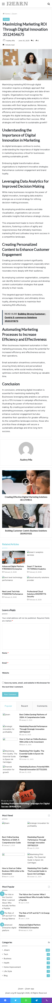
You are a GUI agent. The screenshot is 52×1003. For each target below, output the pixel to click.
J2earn (14, 14)
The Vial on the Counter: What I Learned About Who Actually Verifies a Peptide (34, 897)
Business (7, 958)
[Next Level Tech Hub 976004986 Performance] (13, 582)
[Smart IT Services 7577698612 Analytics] (38, 557)
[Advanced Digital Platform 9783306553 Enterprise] (13, 557)
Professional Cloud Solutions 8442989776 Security (36, 594)
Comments (42, 706)
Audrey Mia (10, 41)
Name (5, 653)
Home (7, 14)
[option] (26, 794)
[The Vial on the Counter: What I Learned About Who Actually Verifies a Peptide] (9, 901)
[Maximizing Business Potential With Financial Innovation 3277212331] (10, 770)
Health (6, 963)
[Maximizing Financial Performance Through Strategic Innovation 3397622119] (10, 730)
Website (5, 673)
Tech (6, 954)
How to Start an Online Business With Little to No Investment (13, 871)
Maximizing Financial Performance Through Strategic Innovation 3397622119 (33, 729)
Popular (8, 706)
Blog (5, 975)
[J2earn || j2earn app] (17, 4)
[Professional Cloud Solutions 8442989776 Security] (38, 582)
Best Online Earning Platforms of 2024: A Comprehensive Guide (11, 840)
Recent (24, 706)
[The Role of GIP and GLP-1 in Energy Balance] (9, 917)
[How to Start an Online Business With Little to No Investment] (10, 743)
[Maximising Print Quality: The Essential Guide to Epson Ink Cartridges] (10, 757)
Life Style (8, 971)
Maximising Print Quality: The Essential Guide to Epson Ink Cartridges (31, 754)
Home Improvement (12, 967)
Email (5, 663)
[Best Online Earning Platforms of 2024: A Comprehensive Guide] (10, 718)
